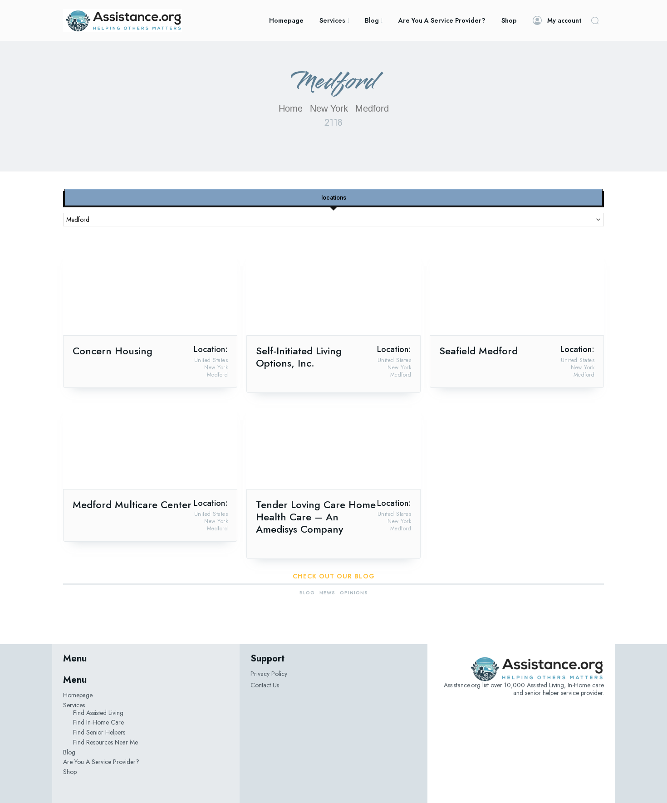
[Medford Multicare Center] (150, 445)
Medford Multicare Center (132, 504)
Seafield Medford (478, 350)
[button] (595, 20)
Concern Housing (112, 350)
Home (291, 108)
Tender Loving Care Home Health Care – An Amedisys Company (316, 516)
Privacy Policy (268, 673)
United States (211, 360)
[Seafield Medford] (517, 291)
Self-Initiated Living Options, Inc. (299, 356)
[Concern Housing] (150, 291)
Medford (217, 375)
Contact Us (264, 685)
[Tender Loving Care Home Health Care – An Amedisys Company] (333, 445)
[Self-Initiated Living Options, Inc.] (333, 291)
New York (329, 108)
